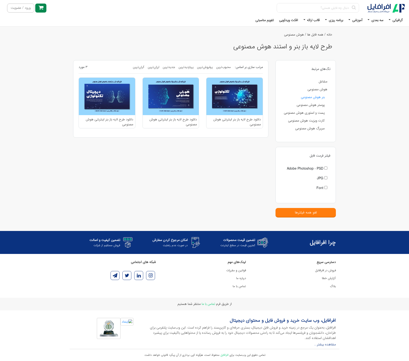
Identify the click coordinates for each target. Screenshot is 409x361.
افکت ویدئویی (288, 20)
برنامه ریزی (335, 20)
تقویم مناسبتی (264, 20)
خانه (329, 34)
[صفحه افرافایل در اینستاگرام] (150, 275)
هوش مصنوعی (294, 34)
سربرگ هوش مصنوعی (310, 128)
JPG (320, 178)
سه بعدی (376, 20)
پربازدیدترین (186, 67)
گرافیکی (397, 20)
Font (320, 187)
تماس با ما (239, 286)
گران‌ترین (138, 67)
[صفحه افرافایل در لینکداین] (138, 275)
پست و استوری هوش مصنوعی (304, 112)
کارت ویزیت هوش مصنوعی (306, 120)
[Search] (354, 7)
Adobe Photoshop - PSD (305, 168)
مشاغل (323, 81)
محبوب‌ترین (223, 67)
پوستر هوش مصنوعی (311, 105)
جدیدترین (169, 67)
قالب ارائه (313, 20)
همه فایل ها (315, 34)
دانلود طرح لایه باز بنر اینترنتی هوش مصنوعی (237, 121)
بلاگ (333, 286)
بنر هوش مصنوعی (313, 97)
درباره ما (241, 278)
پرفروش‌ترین (205, 67)
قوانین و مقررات (236, 270)
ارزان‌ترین (153, 67)
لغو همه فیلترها (306, 212)
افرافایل (224, 355)
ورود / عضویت (21, 8)
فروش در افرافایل (325, 270)
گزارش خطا (329, 278)
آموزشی (356, 20)
